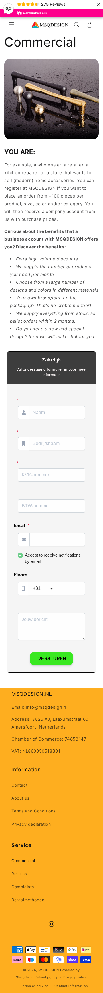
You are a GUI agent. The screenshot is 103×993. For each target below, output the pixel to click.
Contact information (71, 986)
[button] (11, 24)
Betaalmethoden (27, 899)
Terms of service (35, 986)
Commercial (23, 860)
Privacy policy (75, 977)
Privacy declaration (31, 824)
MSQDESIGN (48, 970)
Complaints (22, 886)
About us (20, 797)
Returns (19, 873)
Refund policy (46, 977)
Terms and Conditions (33, 810)
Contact (19, 785)
